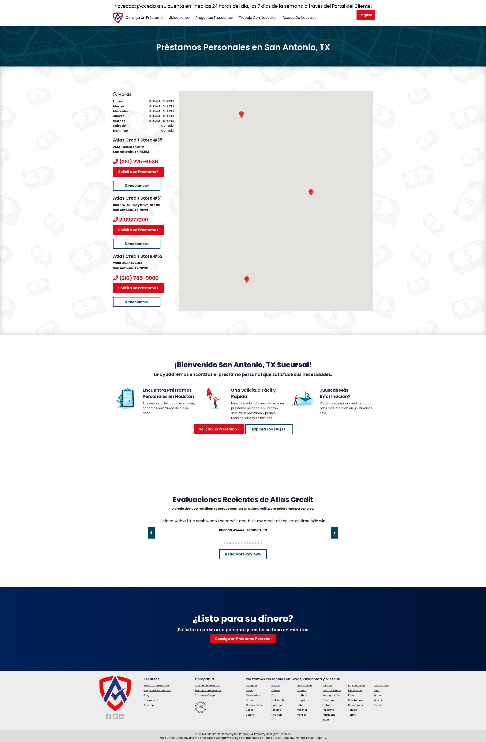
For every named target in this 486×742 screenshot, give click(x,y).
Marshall (302, 709)
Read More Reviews (243, 554)
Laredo (301, 690)
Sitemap (149, 705)
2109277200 (133, 219)
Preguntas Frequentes (157, 690)
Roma (352, 695)
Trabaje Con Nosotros (257, 17)
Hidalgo (276, 709)
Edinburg (276, 685)
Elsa (273, 695)
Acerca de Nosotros (207, 685)
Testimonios (151, 700)
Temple (353, 709)
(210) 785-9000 (139, 278)
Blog (146, 695)
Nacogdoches (331, 695)
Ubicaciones (179, 17)
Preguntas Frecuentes (214, 17)
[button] (310, 192)
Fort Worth (277, 700)
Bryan (249, 700)
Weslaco (379, 700)
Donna (250, 714)
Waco (377, 695)
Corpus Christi (254, 705)
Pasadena (329, 714)
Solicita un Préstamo (137, 171)
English (365, 15)
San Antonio (355, 700)
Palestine (328, 709)
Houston (276, 714)
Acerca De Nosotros (299, 17)
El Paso (275, 690)
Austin (249, 690)
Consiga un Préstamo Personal (243, 638)
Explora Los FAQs (268, 429)
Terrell (352, 714)
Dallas (249, 709)
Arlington (251, 685)
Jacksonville (304, 685)
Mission (327, 685)
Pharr (326, 719)
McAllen (302, 714)
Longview (302, 700)
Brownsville (253, 695)
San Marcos (355, 705)
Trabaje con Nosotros (208, 690)
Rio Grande (355, 690)
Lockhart (302, 695)
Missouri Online (332, 690)
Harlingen (277, 705)
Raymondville (356, 685)
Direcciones (136, 185)
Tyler (376, 690)
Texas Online (381, 685)
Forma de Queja (205, 695)
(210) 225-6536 (138, 161)
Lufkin (300, 705)
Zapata (378, 705)
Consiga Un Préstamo (144, 17)
